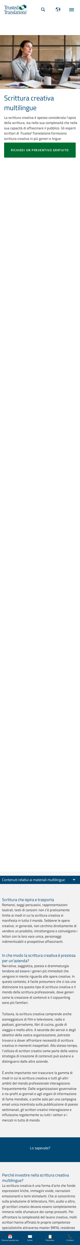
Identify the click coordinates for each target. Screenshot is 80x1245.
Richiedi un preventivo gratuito (40, 150)
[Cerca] (43, 9)
